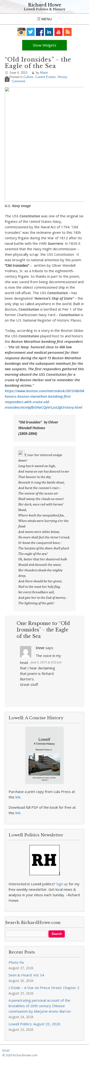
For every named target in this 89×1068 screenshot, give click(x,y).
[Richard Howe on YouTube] (58, 32)
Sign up (62, 883)
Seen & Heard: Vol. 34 (26, 975)
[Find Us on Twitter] (31, 32)
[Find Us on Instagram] (21, 32)
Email (5, 1050)
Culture (28, 77)
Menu (46, 18)
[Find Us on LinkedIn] (49, 32)
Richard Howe (44, 4)
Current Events (45, 77)
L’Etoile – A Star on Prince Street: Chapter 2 (44, 987)
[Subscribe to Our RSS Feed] (68, 32)
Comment (18, 81)
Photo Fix (16, 962)
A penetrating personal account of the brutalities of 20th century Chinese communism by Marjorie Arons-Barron (40, 1006)
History (62, 77)
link (17, 797)
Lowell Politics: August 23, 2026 (34, 1023)
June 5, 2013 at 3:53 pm (46, 662)
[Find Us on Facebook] (40, 32)
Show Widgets (44, 45)
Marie (44, 72)
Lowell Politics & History (44, 9)
